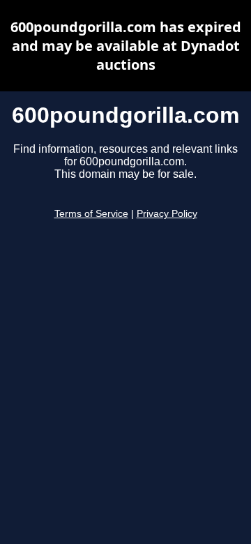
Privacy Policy (167, 214)
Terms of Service (91, 214)
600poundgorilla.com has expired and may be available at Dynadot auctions (125, 45)
